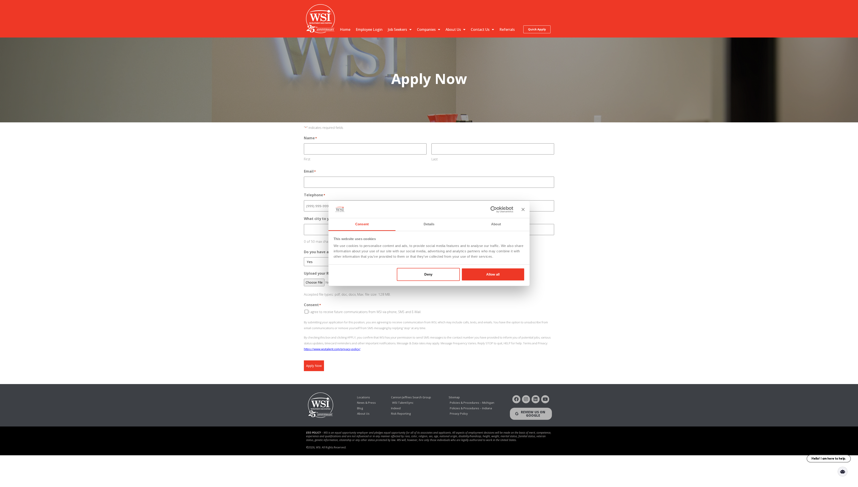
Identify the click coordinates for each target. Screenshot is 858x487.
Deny (428, 274)
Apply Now (314, 366)
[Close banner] (523, 209)
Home (345, 29)
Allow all (493, 274)
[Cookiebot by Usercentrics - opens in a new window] (493, 209)
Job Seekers (397, 29)
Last (434, 159)
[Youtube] (545, 399)
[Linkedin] (536, 399)
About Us (453, 29)
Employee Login (369, 29)
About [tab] (496, 224)
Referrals (507, 29)
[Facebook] (516, 399)
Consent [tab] (362, 224)
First (307, 159)
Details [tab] (429, 224)
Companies (426, 29)
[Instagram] (526, 399)
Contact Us (480, 29)
